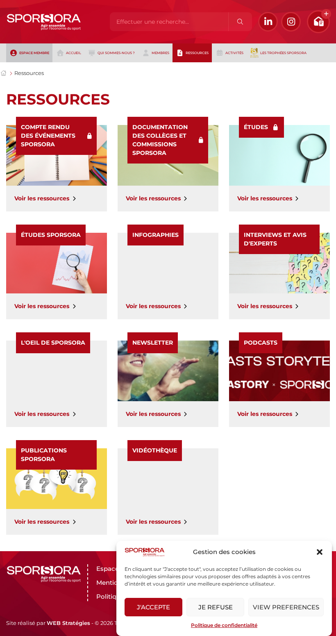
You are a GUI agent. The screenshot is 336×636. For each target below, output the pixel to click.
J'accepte (153, 607)
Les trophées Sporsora (283, 53)
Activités (234, 53)
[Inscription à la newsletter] (318, 21)
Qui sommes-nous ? (116, 53)
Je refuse (215, 607)
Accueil (73, 53)
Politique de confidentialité (224, 625)
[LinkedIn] (268, 22)
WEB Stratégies (68, 623)
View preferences (286, 607)
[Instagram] (291, 22)
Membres (160, 53)
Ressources (197, 53)
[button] (320, 552)
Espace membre (34, 53)
